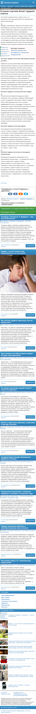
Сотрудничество (18, 692)
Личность (4, 607)
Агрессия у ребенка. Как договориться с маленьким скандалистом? (20, 52)
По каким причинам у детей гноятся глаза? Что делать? (16, 389)
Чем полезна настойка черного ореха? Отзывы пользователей (17, 354)
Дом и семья (5, 597)
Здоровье (3, 246)
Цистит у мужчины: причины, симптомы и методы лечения (18, 423)
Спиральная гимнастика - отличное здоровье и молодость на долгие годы (17, 492)
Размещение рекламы (20, 694)
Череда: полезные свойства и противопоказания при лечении (14, 527)
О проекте (4, 692)
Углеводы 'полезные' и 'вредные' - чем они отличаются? (17, 218)
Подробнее (30, 246)
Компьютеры (5, 605)
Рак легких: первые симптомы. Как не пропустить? (17, 321)
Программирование (7, 595)
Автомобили (5, 599)
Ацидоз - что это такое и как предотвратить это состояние (13, 252)
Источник (4, 183)
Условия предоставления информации (12, 711)
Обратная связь (5, 694)
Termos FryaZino (11, 2)
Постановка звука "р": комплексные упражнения (16, 562)
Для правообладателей (20, 695)
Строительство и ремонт (9, 601)
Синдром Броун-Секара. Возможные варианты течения (16, 458)
